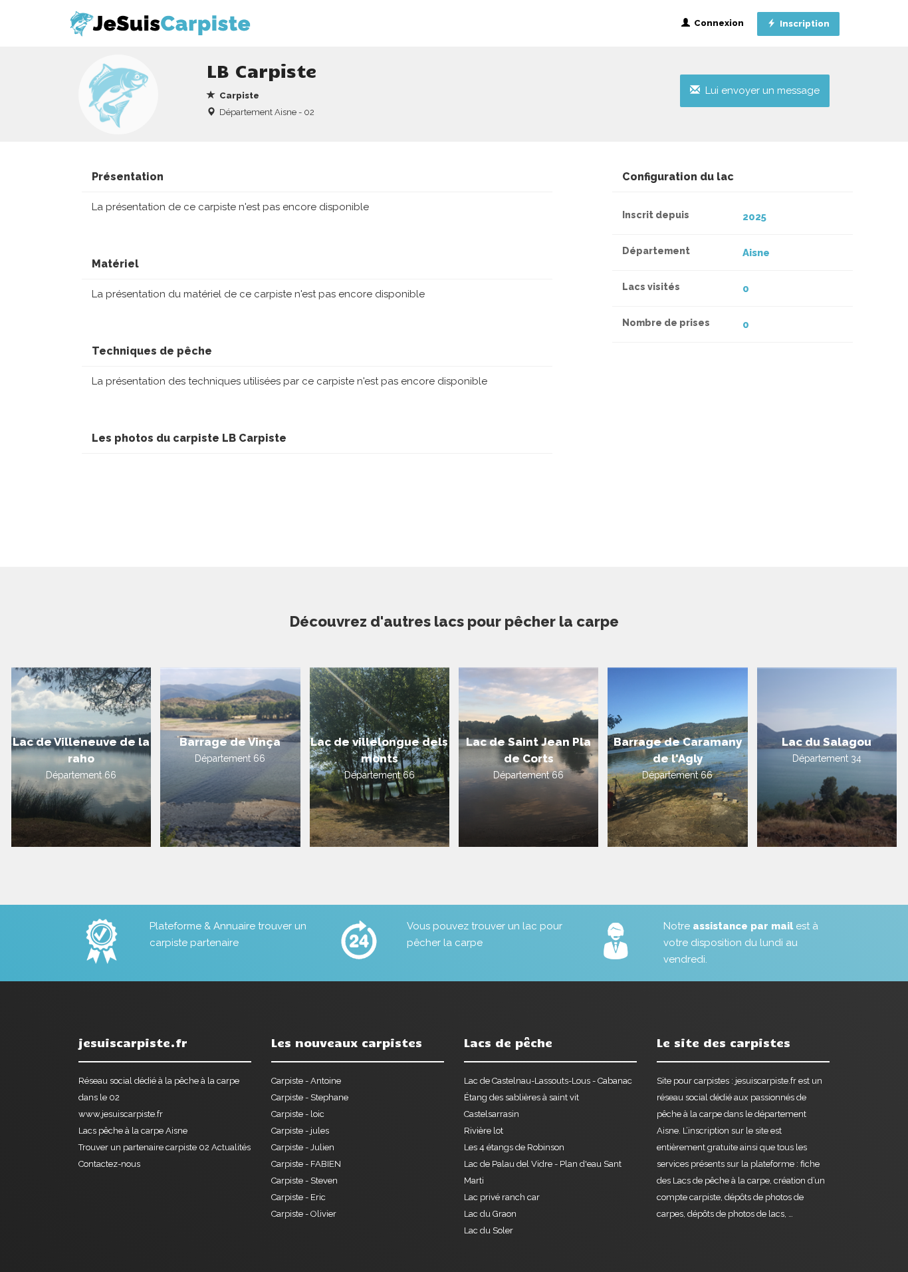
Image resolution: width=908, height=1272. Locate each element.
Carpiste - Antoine (306, 1081)
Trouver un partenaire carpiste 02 (143, 1147)
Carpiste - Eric (298, 1197)
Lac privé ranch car (502, 1197)
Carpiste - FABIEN (306, 1164)
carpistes (711, 1081)
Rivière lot (483, 1131)
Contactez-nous (109, 1164)
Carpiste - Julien (302, 1147)
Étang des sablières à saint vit (521, 1097)
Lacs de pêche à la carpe (721, 1181)
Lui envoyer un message (760, 90)
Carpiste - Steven (304, 1181)
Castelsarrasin (491, 1114)
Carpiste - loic (297, 1114)
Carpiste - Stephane (309, 1097)
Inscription (803, 24)
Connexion (717, 23)
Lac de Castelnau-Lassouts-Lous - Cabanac (548, 1081)
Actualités (231, 1147)
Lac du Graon (490, 1214)
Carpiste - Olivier (303, 1214)
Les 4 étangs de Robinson (514, 1147)
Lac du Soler (488, 1230)
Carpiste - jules (300, 1131)
